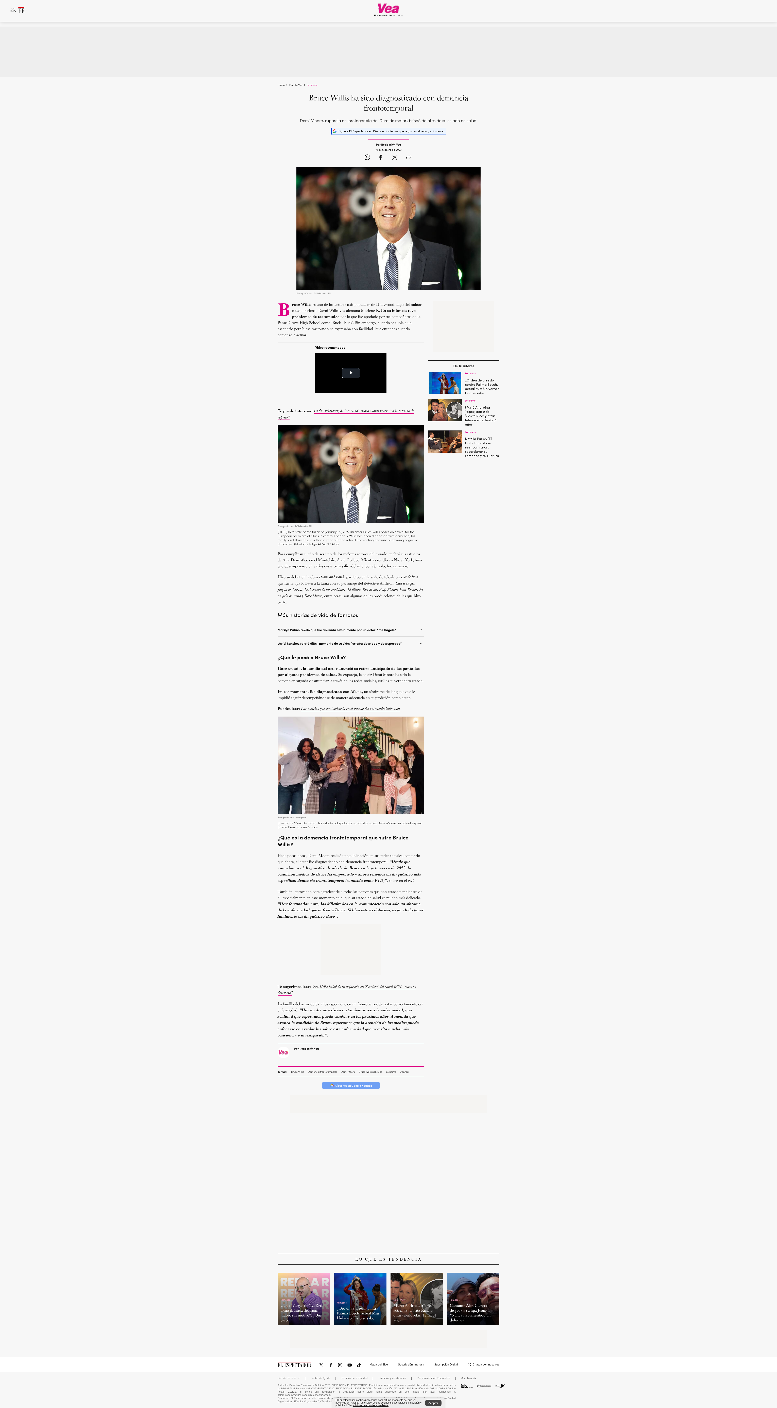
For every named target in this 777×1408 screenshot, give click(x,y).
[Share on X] (394, 158)
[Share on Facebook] (380, 158)
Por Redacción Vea (306, 1048)
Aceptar (433, 1403)
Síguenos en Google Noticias (353, 1085)
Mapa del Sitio (379, 1364)
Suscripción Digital (446, 1364)
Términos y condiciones (392, 1378)
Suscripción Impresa (411, 1364)
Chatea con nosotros (486, 1364)
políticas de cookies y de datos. (370, 1405)
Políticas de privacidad (354, 1378)
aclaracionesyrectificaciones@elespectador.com (304, 1395)
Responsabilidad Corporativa (433, 1378)
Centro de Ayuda (320, 1378)
